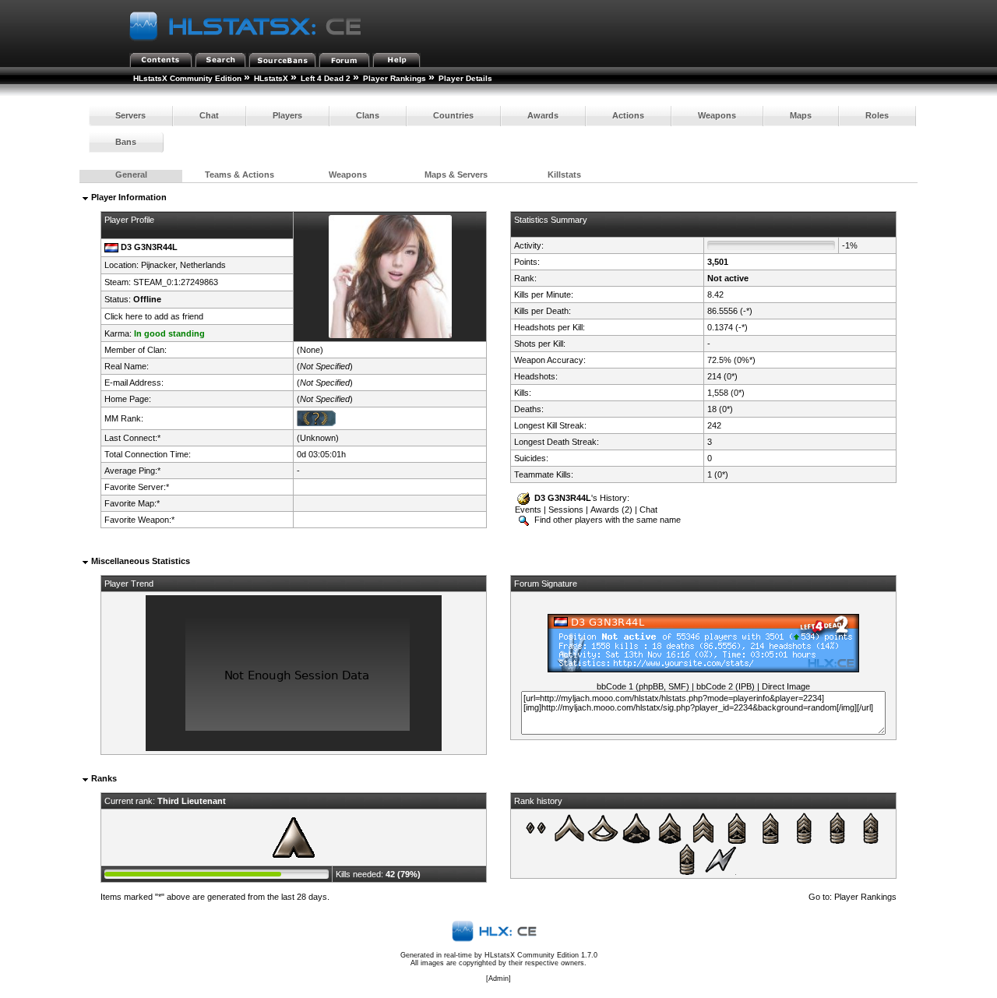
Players (287, 115)
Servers (130, 115)
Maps (801, 115)
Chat (209, 115)
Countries (453, 115)
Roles (877, 115)
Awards (542, 115)
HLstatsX (271, 78)
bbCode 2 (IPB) (725, 686)
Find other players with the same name (606, 519)
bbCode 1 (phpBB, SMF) (643, 686)
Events (528, 509)
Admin (498, 978)
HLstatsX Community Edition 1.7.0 (540, 955)
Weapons (717, 115)
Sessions (565, 509)
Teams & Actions (239, 174)
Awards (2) (611, 509)
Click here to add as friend (153, 316)
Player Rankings (394, 78)
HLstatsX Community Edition (187, 78)
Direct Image (786, 686)
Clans (367, 115)
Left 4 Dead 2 (326, 78)
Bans (125, 141)
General (131, 174)
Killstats (564, 174)
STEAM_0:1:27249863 (175, 282)
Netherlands (203, 265)
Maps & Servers (456, 174)
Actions (628, 115)
